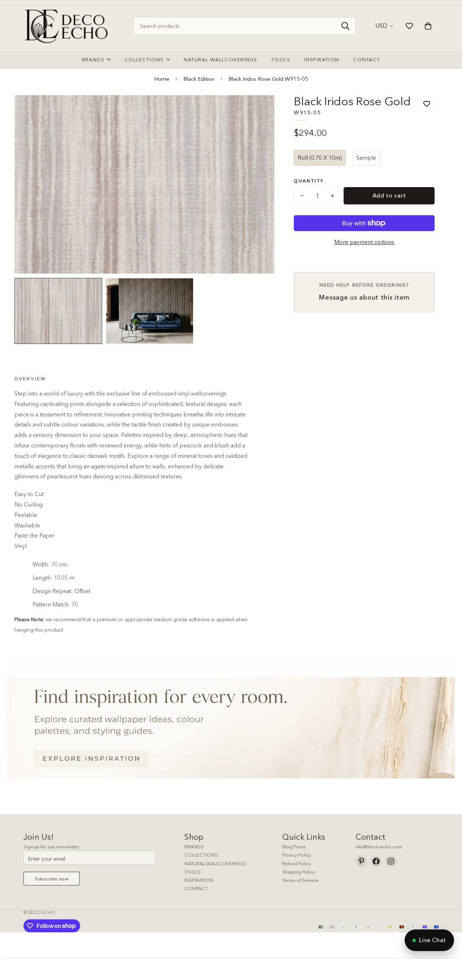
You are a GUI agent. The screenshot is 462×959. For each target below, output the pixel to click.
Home (161, 78)
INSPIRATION (198, 880)
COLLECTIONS (201, 855)
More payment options (364, 242)
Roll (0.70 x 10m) (320, 157)
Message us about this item (364, 291)
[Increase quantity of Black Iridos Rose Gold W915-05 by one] (332, 195)
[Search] (345, 26)
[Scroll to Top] (448, 919)
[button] (428, 26)
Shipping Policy (298, 872)
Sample (366, 157)
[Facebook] (376, 861)
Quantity (309, 181)
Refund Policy (296, 863)
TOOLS (192, 872)
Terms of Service (300, 880)
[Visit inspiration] (231, 728)
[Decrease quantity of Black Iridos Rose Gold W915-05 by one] (302, 195)
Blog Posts (294, 846)
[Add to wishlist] (426, 104)
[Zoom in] (259, 110)
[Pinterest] (361, 861)
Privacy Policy (296, 855)
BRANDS (194, 846)
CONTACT (196, 888)
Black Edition (198, 78)
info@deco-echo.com (379, 846)
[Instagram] (391, 861)
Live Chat (432, 939)
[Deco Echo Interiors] (67, 26)
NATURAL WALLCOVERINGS (215, 863)
